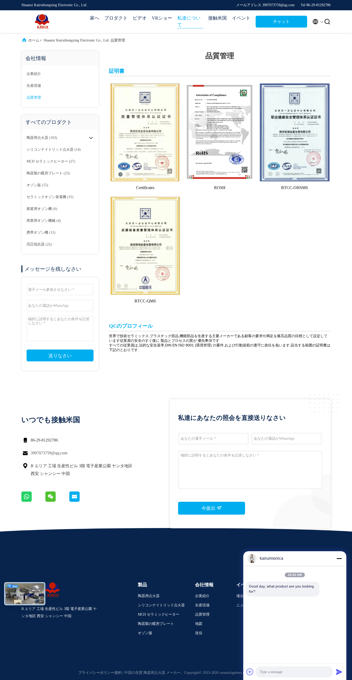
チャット (281, 21)
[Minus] (339, 558)
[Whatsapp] (33, 500)
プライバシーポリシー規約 (100, 673)
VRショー (162, 18)
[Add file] (250, 671)
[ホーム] (42, 21)
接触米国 (217, 18)
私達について (188, 21)
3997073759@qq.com (49, 453)
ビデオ (140, 18)
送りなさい (60, 355)
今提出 (209, 508)
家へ (94, 18)
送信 (198, 633)
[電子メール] (81, 500)
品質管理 (34, 97)
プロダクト (116, 18)
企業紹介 (34, 74)
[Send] (339, 671)
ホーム (33, 40)
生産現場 (34, 86)
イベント (241, 18)
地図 (198, 624)
